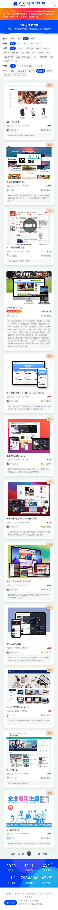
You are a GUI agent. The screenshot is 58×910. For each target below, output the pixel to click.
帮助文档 (43, 57)
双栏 (25, 43)
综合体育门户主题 (14, 307)
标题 (49, 71)
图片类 (38, 48)
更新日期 (21, 71)
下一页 (37, 853)
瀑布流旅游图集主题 (15, 181)
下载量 (6, 75)
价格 (31, 71)
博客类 (20, 48)
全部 (12, 38)
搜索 (40, 66)
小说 (33, 52)
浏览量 (39, 71)
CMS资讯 (29, 48)
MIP (48, 52)
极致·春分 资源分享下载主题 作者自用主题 (25, 392)
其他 (38, 43)
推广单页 (25, 52)
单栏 (19, 43)
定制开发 (10, 902)
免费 (19, 38)
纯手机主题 (8, 61)
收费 (25, 38)
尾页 (45, 853)
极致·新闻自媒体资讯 (15, 455)
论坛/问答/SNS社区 (23, 57)
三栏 (32, 43)
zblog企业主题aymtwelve (17, 706)
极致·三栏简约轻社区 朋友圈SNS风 (21, 518)
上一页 (21, 853)
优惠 (32, 38)
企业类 (46, 48)
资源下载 (15, 52)
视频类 (41, 52)
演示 (50, 85)
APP (35, 57)
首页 (13, 853)
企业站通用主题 (13, 829)
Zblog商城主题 (12, 121)
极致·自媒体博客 (13, 644)
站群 (51, 57)
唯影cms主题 (12, 769)
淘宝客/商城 (8, 57)
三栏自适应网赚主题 (15, 247)
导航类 (6, 52)
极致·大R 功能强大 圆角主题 (18, 581)
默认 (12, 71)
